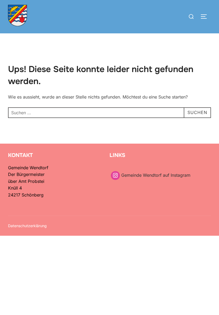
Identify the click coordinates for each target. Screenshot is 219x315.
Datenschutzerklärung (27, 225)
